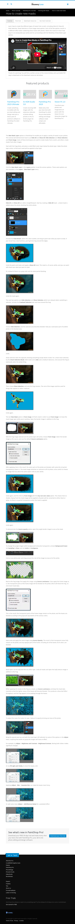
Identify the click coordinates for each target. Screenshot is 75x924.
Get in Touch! (12, 855)
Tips (7, 886)
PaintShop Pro (10, 867)
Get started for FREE (11, 904)
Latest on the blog (11, 892)
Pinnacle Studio (10, 872)
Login (67, 4)
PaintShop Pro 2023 (45, 103)
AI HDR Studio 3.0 (29, 103)
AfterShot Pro (9, 861)
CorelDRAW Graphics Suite (13, 863)
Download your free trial (57, 836)
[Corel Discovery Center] (37, 4)
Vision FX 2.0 (60, 102)
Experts (8, 881)
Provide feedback (10, 890)
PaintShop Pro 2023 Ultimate (13, 103)
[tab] (10, 21)
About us (8, 888)
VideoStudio (9, 874)
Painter (8, 865)
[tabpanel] (37, 50)
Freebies (8, 884)
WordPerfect (9, 876)
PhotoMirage (9, 870)
